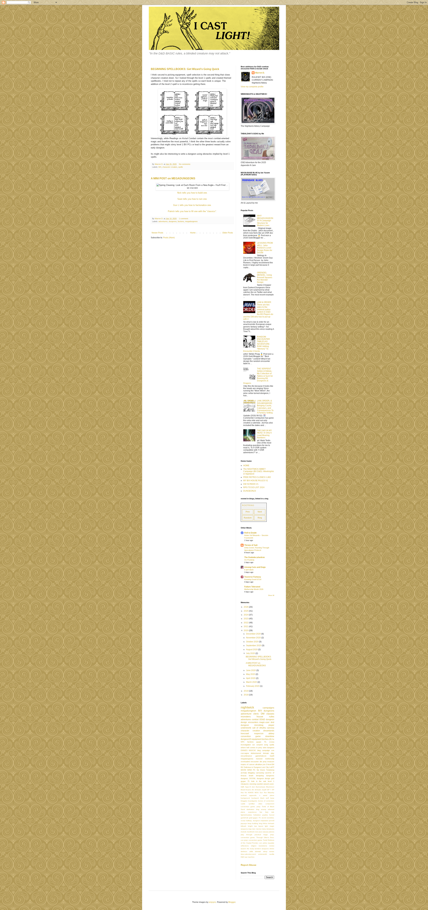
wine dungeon (268, 748)
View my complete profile (252, 86)
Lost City (265, 767)
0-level (269, 764)
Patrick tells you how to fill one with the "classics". (192, 211)
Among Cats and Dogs (255, 567)
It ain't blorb (248, 570)
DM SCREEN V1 (250, 484)
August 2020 (252, 649)
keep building (253, 823)
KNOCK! (252, 750)
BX (242, 767)
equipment (256, 739)
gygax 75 (245, 781)
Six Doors (261, 770)
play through (246, 835)
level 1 (271, 781)
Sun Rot (263, 792)
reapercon (258, 733)
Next (260, 512)
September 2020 (254, 645)
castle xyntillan (248, 804)
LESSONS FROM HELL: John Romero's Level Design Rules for (265, 248)
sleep (265, 851)
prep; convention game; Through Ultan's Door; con (257, 837)
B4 (273, 764)
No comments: (185, 164)
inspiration (265, 821)
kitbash (243, 826)
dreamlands (268, 731)
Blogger (231, 902)
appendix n (254, 795)
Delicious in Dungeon (252, 767)
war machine (249, 857)
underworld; (262, 854)
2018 (246, 695)
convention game (251, 736)
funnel (271, 815)
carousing (260, 773)
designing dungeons (265, 776)
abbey (271, 733)
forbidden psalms (260, 815)
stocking (252, 784)
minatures (245, 784)
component (269, 804)
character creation (169, 167)
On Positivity (249, 560)
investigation (246, 745)
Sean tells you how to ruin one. (192, 199)
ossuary (265, 832)
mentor (258, 829)
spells (180, 167)
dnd (272, 722)
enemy (263, 809)
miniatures (270, 829)
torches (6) (267, 739)
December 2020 (253, 634)
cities (260, 804)
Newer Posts (157, 233)
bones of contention (266, 801)
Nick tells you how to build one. (192, 193)
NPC (243, 742)
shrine (272, 849)
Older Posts (227, 233)
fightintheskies (246, 815)
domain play (268, 753)
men (253, 829)
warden (260, 784)
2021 (246, 626)
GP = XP (270, 790)
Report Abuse (248, 865)
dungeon (245, 725)
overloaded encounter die (251, 762)
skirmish (258, 851)
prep (264, 762)
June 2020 (251, 670)
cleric (256, 713)
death (251, 776)
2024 (246, 615)
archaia (244, 773)
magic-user (264, 722)
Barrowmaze (260, 787)
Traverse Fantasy (252, 577)
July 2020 (250, 653)
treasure (270, 762)
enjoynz (212, 902)
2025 (246, 611)
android (244, 795)
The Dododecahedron (254, 557)
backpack (255, 798)
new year (258, 832)
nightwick (247, 707)
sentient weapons (262, 849)
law (255, 826)
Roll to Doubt (250, 533)
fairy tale (269, 812)
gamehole (244, 818)
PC (254, 770)
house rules (265, 716)
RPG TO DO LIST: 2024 (253, 487)
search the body (247, 849)
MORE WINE (246, 770)
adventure (246, 713)
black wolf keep (267, 798)
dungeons (173, 221)
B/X (159, 167)
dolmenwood (256, 753)
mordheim (250, 832)
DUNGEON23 (249, 491)
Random (248, 518)
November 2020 (253, 637)
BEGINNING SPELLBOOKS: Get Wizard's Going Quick (185, 69)
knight (250, 826)
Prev (248, 512)
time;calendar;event (248, 854)
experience (252, 812)
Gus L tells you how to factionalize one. (192, 205)
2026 (246, 607)
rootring (248, 505)
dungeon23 (246, 739)
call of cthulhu (259, 728)
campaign (266, 750)
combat (255, 719)
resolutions (263, 846)
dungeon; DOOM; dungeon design (255, 778)
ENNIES (244, 750)
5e (273, 739)
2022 (246, 622)
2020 (246, 630)
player (271, 725)
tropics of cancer (248, 764)
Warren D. (260, 73)
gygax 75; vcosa (265, 742)
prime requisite (268, 843)
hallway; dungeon (253, 821)
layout (260, 826)
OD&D (262, 719)
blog (259, 750)
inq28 (272, 756)
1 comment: (184, 219)
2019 (246, 691)
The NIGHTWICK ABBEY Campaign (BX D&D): (258, 471)
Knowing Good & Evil (252, 579)
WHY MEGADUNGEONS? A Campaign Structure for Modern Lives (265, 221)
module (243, 832)
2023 (246, 618)
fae (261, 812)
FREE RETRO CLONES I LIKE (257, 477)
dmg (257, 809)
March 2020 (251, 682)
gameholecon (260, 756)
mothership (269, 759)
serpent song (262, 745)
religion (253, 846)
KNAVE (251, 792)
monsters (246, 716)
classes (270, 713)
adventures (163, 221)
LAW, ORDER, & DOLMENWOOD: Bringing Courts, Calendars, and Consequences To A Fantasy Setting (265, 407)
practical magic (261, 835)
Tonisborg (270, 770)
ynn (263, 764)
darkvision (250, 809)
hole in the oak (258, 781)
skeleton (244, 851)
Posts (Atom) (169, 237)
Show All (271, 595)
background (245, 798)
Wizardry (271, 792)
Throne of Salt (250, 545)
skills (251, 851)
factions (181, 221)
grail (250, 818)
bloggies (244, 801)
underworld (246, 728)
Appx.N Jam (250, 787)
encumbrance (246, 756)
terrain (271, 851)
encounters (253, 722)
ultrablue (258, 764)
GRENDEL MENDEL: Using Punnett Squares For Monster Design (264, 277)
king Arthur (263, 823)
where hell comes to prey (251, 748)
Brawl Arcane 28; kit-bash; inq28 (253, 790)
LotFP (271, 767)
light (266, 826)
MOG (257, 792)
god (272, 778)
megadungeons (191, 221)
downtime (269, 736)
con (272, 750)
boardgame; (252, 801)
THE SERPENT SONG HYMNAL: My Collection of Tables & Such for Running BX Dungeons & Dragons (258, 376)
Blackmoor (270, 787)
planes (271, 832)
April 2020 (251, 678)
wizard (266, 784)
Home (193, 233)
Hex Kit (244, 792)
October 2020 (252, 642)
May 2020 (251, 674)
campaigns (268, 707)
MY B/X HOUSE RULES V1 (255, 480)
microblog (258, 725)
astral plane (268, 795)
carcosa (270, 728)
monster (259, 759)
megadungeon (248, 710)
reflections (245, 846)
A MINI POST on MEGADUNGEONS (173, 178)
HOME (246, 465)
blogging (251, 773)
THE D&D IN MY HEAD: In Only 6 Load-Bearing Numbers (264, 434)
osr (253, 745)
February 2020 (253, 686)
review (271, 846)
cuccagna (245, 753)
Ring (260, 518)
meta (264, 829)
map (250, 829)
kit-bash (271, 823)
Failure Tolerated (252, 587)
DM (262, 713)
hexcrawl (245, 733)
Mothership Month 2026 (253, 589)
